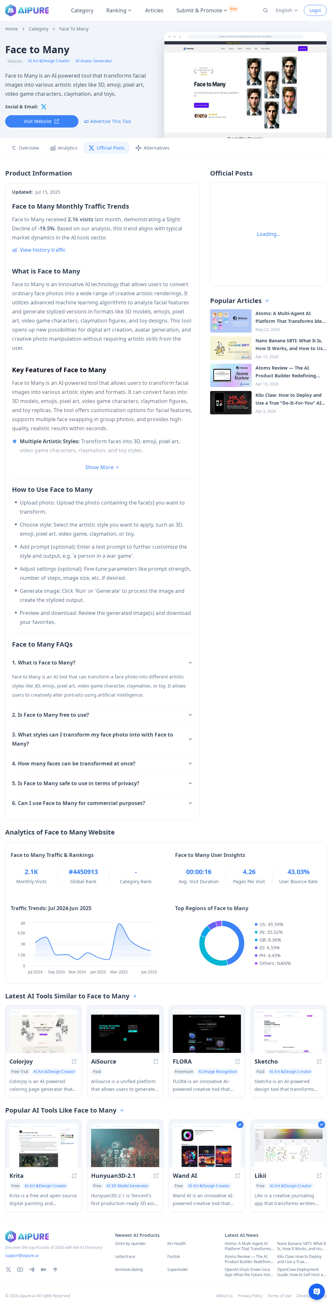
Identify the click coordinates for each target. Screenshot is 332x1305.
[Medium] (43, 1269)
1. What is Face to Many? (44, 662)
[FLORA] (207, 1034)
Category (82, 10)
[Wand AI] (207, 1148)
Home (11, 29)
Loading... (268, 234)
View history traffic (43, 249)
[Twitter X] (8, 1269)
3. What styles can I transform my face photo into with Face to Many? (92, 739)
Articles (154, 10)
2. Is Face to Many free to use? (50, 714)
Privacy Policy (250, 1296)
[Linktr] (55, 1269)
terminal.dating (129, 1269)
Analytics (67, 148)
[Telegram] (32, 1269)
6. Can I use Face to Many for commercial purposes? (78, 803)
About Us (224, 1296)
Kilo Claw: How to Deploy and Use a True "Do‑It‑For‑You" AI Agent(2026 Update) (299, 1259)
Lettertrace (125, 1256)
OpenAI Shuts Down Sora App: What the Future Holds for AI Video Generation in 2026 (249, 1272)
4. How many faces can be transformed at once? (74, 763)
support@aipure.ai (22, 1255)
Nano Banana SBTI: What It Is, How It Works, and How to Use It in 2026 (301, 1246)
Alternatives (157, 148)
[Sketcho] (289, 1034)
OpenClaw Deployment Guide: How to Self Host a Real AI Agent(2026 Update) (300, 1272)
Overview (29, 148)
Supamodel (177, 1269)
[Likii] (289, 1148)
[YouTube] (20, 1269)
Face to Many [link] (74, 29)
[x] (44, 107)
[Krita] (43, 1148)
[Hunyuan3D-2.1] (125, 1148)
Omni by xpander (130, 1243)
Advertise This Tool (110, 121)
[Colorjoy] (43, 1034)
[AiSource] (125, 1034)
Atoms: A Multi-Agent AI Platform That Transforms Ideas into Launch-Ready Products (248, 1246)
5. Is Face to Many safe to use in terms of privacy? (75, 783)
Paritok (173, 1256)
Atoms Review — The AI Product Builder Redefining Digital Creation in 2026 (249, 1259)
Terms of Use (279, 1296)
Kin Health (176, 1243)
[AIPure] (27, 10)
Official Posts (110, 148)
